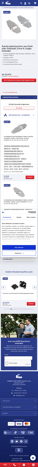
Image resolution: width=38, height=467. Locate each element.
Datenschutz (15, 460)
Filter (20, 108)
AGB (20, 458)
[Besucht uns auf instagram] (26, 441)
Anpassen (18, 253)
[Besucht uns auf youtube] (17, 441)
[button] (3, 287)
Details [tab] (19, 217)
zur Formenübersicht (11, 92)
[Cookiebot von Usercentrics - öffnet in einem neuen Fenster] (28, 212)
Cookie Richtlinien (24, 460)
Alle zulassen (19, 247)
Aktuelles (6, 401)
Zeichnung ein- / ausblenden (20, 115)
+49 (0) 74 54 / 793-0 (20, 390)
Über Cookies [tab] (31, 217)
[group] (19, 291)
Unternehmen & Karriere (12, 407)
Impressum (15, 458)
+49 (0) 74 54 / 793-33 (20, 393)
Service (5, 413)
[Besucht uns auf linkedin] (12, 441)
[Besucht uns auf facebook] (21, 441)
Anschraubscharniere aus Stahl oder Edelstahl (18, 7)
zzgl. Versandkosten (13, 76)
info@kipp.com (20, 395)
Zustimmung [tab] (7, 217)
